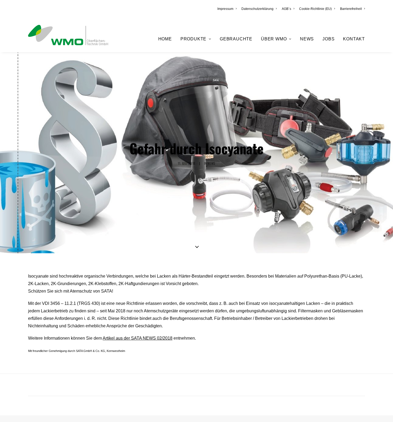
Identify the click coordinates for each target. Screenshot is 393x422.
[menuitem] (227, 9)
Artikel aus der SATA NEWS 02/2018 (137, 338)
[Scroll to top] (382, 411)
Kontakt (354, 39)
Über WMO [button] (274, 39)
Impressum (225, 9)
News (307, 39)
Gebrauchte (236, 39)
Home (165, 39)
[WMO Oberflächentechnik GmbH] (68, 35)
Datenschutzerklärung (257, 9)
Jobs (328, 39)
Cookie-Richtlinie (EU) (315, 9)
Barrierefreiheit (351, 9)
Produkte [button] (193, 39)
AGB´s (286, 9)
